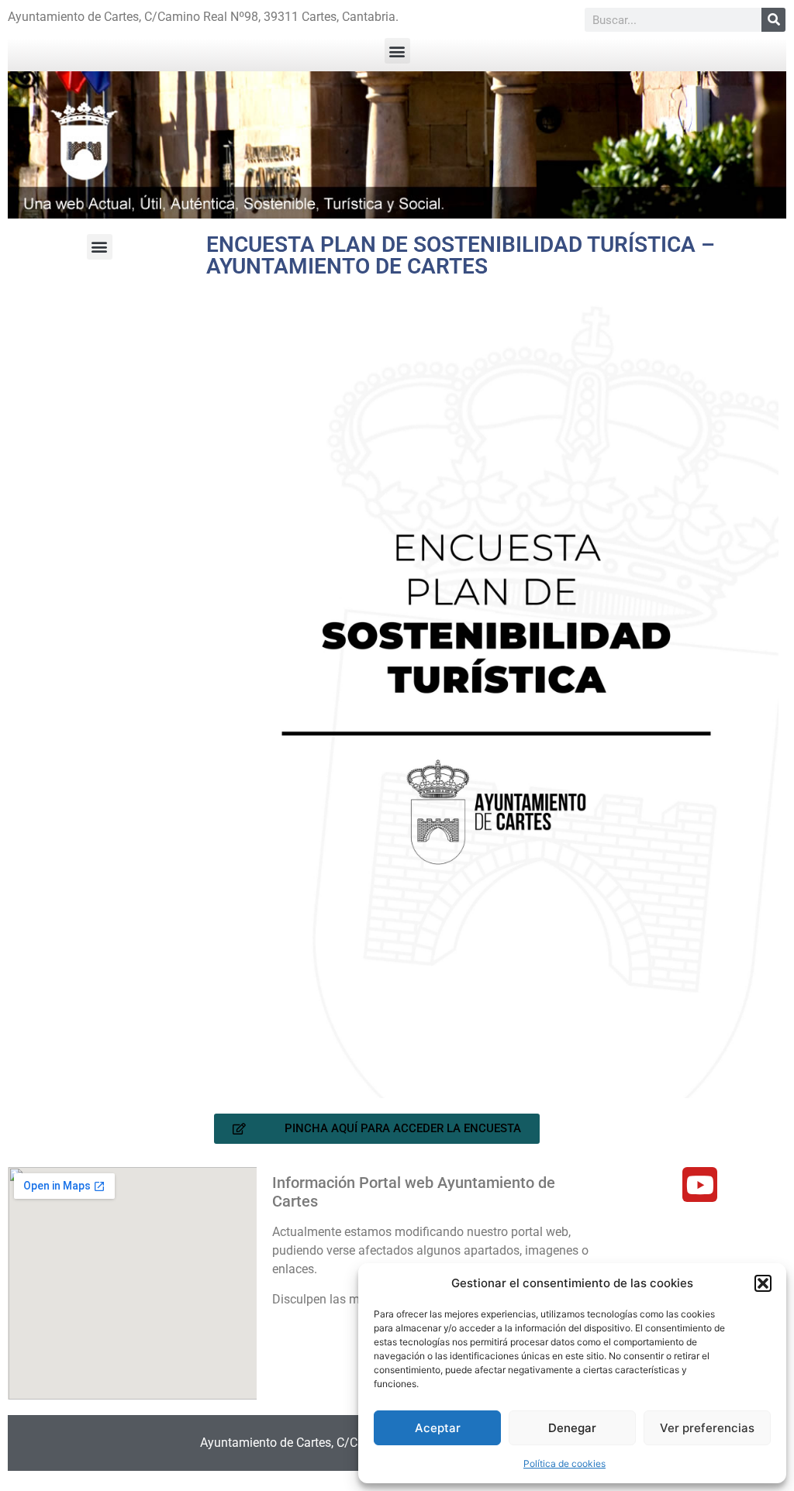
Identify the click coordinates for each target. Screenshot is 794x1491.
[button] (763, 1283)
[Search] (773, 20)
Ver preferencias (707, 1427)
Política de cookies (564, 1463)
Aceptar (438, 1427)
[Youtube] (699, 1184)
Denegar (572, 1427)
